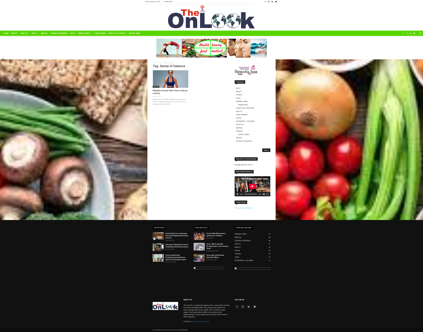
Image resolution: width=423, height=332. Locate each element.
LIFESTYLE (156, 87)
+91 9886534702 (168, 1)
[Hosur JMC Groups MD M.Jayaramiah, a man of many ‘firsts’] (199, 247)
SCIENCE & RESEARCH (59, 33)
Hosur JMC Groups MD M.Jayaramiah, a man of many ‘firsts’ (217, 246)
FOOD (34, 33)
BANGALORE (243, 105)
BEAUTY (14, 33)
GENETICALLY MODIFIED (245, 108)
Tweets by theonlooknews (244, 208)
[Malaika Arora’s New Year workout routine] (170, 79)
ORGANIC (239, 131)
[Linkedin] (272, 1)
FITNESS (239, 95)
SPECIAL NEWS (134, 33)
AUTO (72, 33)
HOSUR (238, 118)
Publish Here (100, 33)
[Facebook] (265, 1)
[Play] (237, 194)
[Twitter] (276, 1)
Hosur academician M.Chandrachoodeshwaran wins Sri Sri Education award (175, 257)
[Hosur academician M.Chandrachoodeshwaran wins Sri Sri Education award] (158, 258)
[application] (252, 186)
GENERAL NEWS (84, 33)
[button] (420, 33)
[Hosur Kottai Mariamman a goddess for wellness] (199, 236)
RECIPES (239, 138)
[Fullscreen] (267, 194)
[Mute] (264, 194)
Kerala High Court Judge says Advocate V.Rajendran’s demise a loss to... (176, 236)
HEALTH (24, 33)
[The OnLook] (211, 17)
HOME (6, 33)
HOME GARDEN (241, 115)
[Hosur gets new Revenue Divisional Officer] (199, 258)
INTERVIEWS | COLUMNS (245, 121)
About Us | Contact (117, 33)
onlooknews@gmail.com (200, 321)
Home (155, 63)
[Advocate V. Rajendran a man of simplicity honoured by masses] (158, 247)
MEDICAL (44, 33)
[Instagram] (268, 1)
